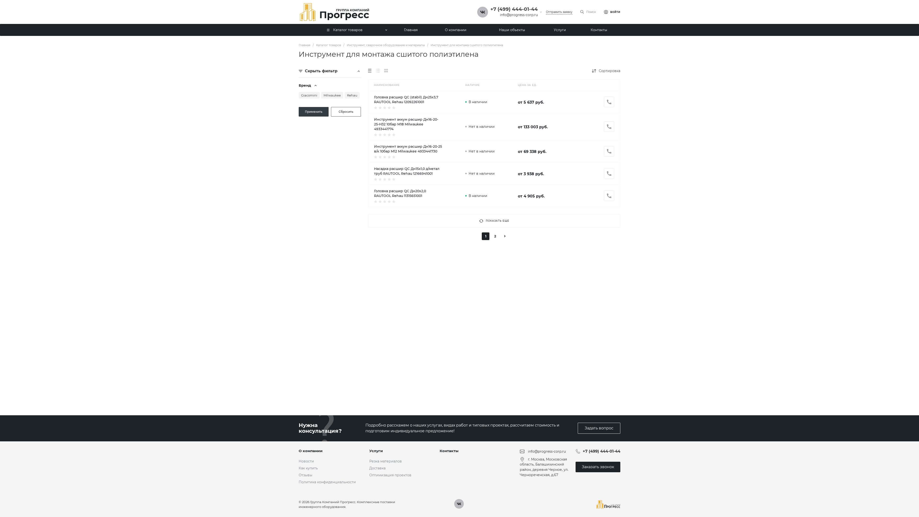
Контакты (449, 451)
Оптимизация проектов (390, 475)
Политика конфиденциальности (327, 482)
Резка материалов (385, 461)
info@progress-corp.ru (519, 15)
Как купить (308, 468)
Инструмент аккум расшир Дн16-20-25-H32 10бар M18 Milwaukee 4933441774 (406, 124)
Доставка (377, 468)
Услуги (376, 451)
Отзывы (305, 475)
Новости (306, 461)
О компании (311, 451)
